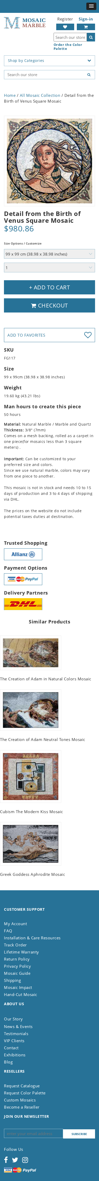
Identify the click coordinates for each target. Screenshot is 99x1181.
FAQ (8, 930)
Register (65, 19)
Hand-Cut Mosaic (20, 994)
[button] (91, 6)
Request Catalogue (22, 1085)
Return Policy (17, 959)
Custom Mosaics (20, 1100)
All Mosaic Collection (40, 95)
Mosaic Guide (17, 973)
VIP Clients (14, 1040)
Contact (11, 1047)
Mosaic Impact (18, 987)
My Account (15, 923)
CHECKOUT (52, 305)
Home (10, 95)
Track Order (15, 944)
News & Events (18, 1026)
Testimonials (16, 1033)
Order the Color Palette (68, 47)
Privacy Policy (17, 966)
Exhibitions (15, 1054)
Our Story (13, 1018)
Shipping (12, 980)
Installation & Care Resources (32, 937)
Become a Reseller (22, 1107)
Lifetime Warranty (21, 952)
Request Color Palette (25, 1092)
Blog (8, 1062)
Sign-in (86, 19)
